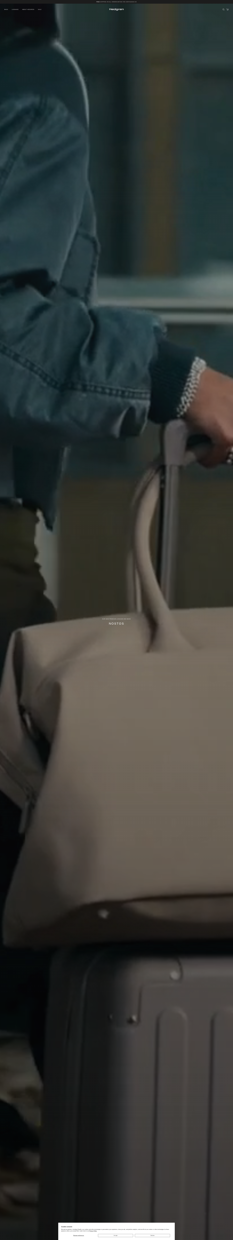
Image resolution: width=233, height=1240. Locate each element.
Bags (6, 9)
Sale (40, 9)
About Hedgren (28, 9)
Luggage (15, 9)
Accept (115, 1235)
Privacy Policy (93, 1231)
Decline (152, 1235)
